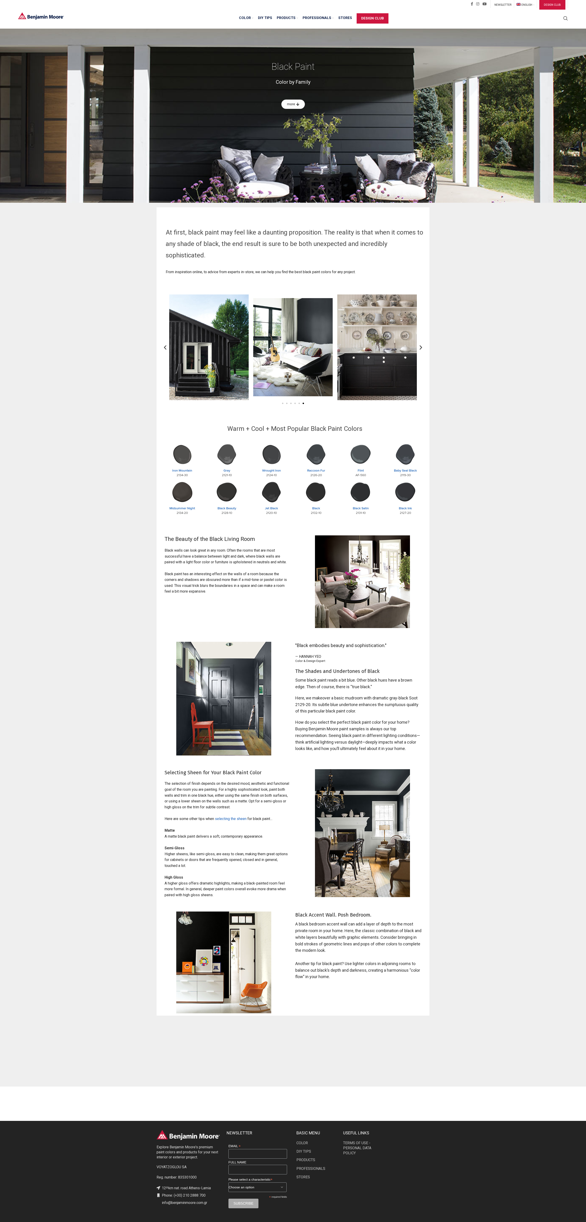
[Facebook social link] (472, 4)
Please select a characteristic (250, 1179)
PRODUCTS (305, 1160)
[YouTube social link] (484, 4)
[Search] (565, 18)
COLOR (302, 1143)
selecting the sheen (231, 819)
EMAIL (234, 1146)
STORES (303, 1177)
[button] (165, 347)
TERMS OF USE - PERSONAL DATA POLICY (357, 1148)
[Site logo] (41, 15)
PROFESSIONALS (310, 1168)
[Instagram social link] (478, 4)
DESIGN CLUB (552, 4)
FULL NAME (237, 1162)
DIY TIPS (303, 1151)
